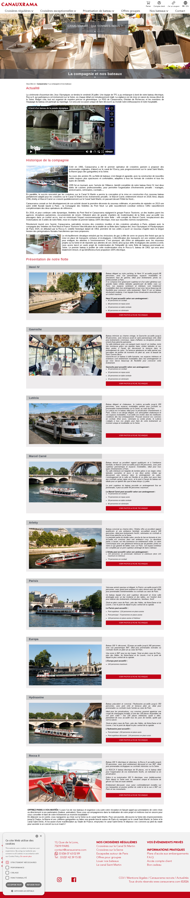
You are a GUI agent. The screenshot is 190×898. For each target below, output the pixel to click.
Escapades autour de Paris (112, 853)
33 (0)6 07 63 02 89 (69, 853)
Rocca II (34, 755)
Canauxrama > (43, 84)
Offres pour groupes (108, 857)
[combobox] (36, 836)
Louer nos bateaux (107, 861)
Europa (33, 639)
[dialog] (24, 864)
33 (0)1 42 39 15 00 (70, 857)
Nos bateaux (158, 11)
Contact (180, 11)
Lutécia (34, 397)
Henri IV (34, 267)
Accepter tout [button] (14, 885)
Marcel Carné (37, 456)
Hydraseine (36, 697)
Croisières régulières (18, 11)
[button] (24, 890)
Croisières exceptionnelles (56, 11)
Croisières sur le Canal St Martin (115, 846)
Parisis (33, 580)
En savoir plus (26, 856)
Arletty (33, 522)
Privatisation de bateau (97, 11)
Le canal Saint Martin (108, 865)
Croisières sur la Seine (109, 850)
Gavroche (35, 329)
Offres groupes (130, 11)
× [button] (41, 836)
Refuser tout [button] (33, 885)
